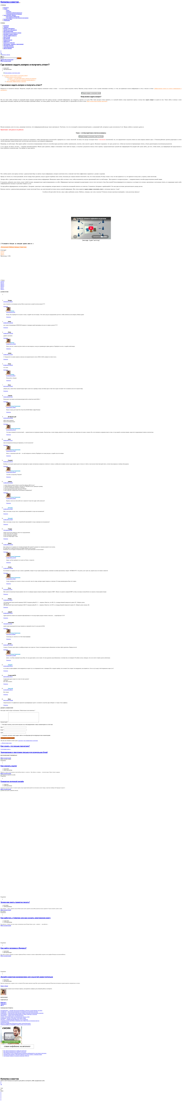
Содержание (6, 20)
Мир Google (6, 37)
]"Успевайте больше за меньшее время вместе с (22, 80)
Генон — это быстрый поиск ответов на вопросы (22, 78)
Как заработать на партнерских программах (17, 17)
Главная (3, 59)
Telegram (5, 27)
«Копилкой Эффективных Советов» (16, 81)
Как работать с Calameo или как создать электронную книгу (25, 918)
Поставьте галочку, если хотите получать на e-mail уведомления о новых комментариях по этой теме (27, 724)
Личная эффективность (10, 35)
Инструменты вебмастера (12, 16)
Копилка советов (10, 2)
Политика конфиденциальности (14, 12)
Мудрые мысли (7, 40)
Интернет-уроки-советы (10, 34)
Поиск (19, 58)
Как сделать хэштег (9, 766)
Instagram (6, 25)
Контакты (8, 11)
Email (2, 729)
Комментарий (4, 722)
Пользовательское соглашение (14, 14)
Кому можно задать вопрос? (14, 77)
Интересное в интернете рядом (12, 33)
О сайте (5, 9)
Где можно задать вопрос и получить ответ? (15, 75)
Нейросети (6, 41)
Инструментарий (8, 31)
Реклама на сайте (7, 19)
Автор (7, 10)
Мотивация (6, 38)
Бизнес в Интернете (9, 28)
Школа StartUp (7, 48)
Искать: (2, 56)
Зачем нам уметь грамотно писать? (15, 902)
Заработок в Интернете (10, 30)
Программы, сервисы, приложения (13, 44)
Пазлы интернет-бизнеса (9, 15)
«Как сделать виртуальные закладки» (97, 101)
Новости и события (9, 42)
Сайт (2, 732)
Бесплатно (6, 7)
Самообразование (8, 47)
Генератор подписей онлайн (12, 781)
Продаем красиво (8, 45)
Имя (2, 727)
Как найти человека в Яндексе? (14, 1039)
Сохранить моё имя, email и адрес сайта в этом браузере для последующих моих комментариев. (26, 735)
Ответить (5, 306)
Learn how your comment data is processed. (28, 740)
